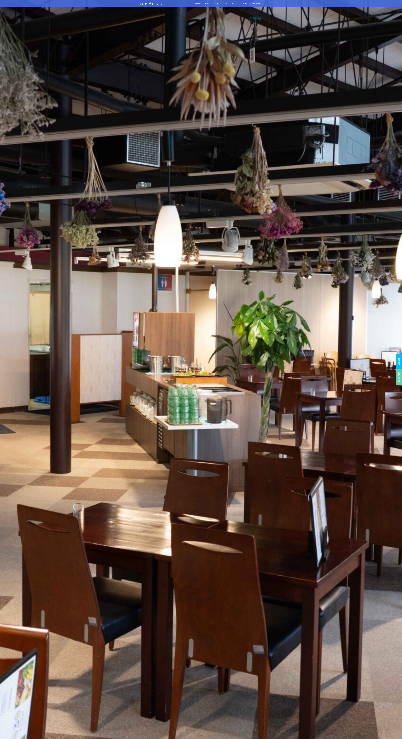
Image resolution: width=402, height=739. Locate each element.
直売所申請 (398, 377)
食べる (207, 4)
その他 (225, 4)
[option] (201, 369)
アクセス (234, 4)
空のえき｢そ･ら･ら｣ (151, 3)
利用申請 (398, 361)
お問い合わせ (256, 4)
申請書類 (244, 4)
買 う (216, 4)
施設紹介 (198, 4)
